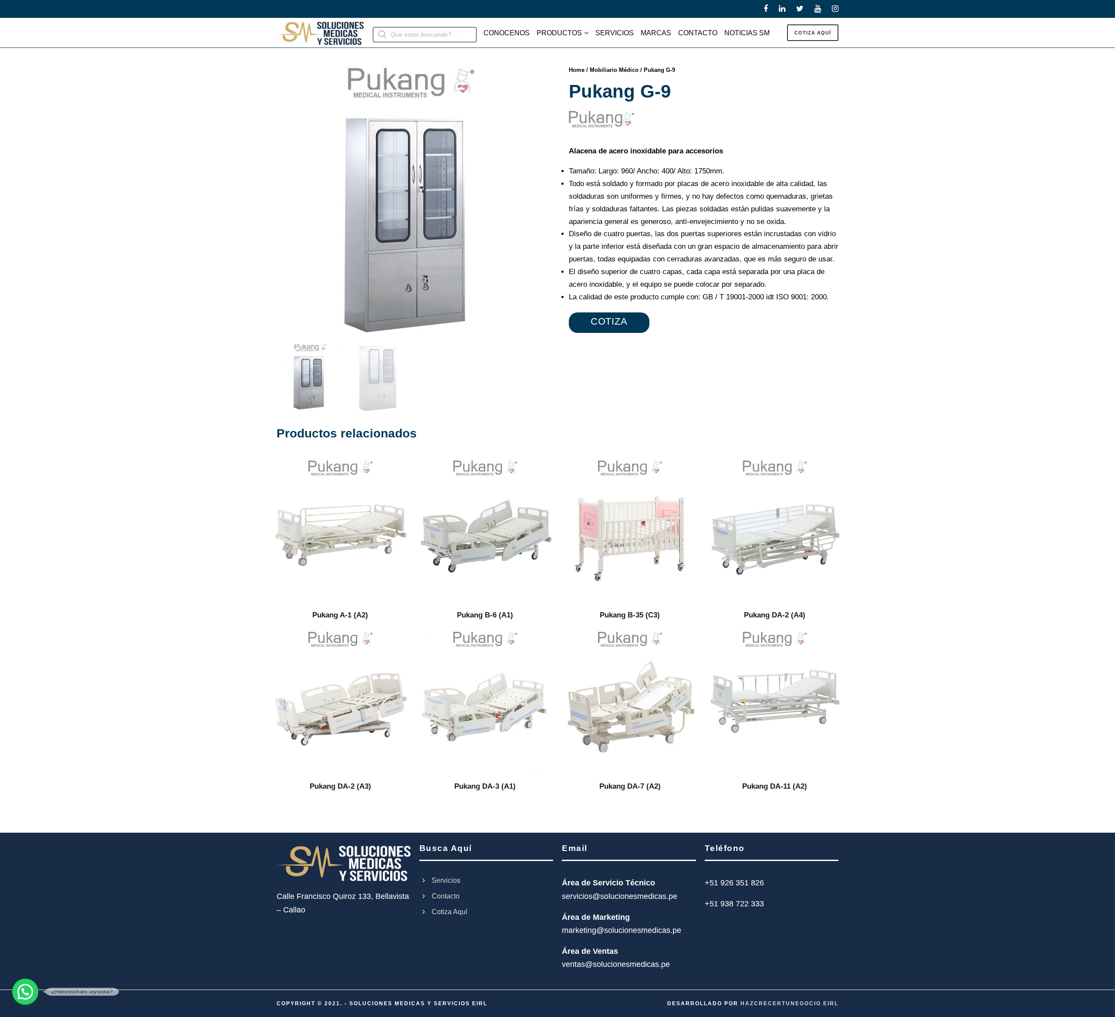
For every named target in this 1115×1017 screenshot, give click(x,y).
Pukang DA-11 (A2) (774, 786)
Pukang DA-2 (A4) (774, 615)
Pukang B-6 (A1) (485, 615)
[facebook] (766, 8)
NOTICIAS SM (747, 33)
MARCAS (656, 33)
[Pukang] (601, 119)
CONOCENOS (506, 33)
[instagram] (835, 8)
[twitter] (800, 8)
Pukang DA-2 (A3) (340, 786)
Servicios (446, 880)
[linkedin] (782, 8)
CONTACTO (697, 33)
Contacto (446, 896)
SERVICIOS (614, 33)
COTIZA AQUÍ (812, 32)
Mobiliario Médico (614, 70)
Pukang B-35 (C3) (630, 615)
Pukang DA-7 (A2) (630, 786)
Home (577, 70)
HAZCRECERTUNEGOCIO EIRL (789, 1003)
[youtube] (817, 8)
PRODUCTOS (559, 33)
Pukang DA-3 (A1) (485, 786)
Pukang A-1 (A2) (340, 615)
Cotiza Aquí (449, 911)
